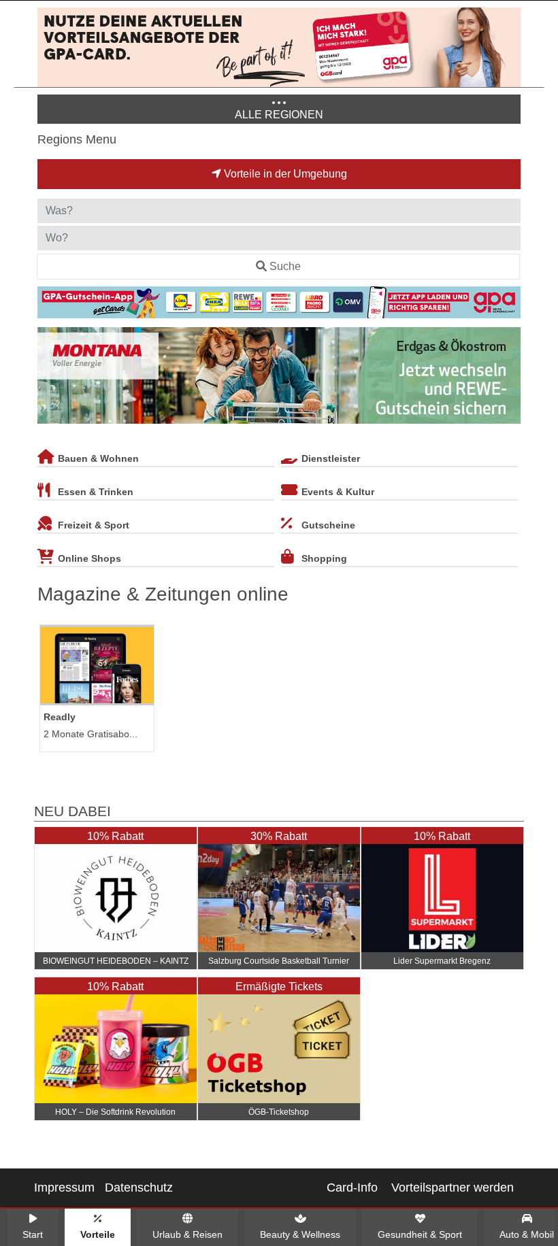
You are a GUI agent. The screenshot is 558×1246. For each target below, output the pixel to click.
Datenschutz (139, 1187)
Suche (285, 266)
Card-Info (352, 1187)
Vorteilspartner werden (452, 1187)
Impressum (64, 1187)
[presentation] (50, 378)
